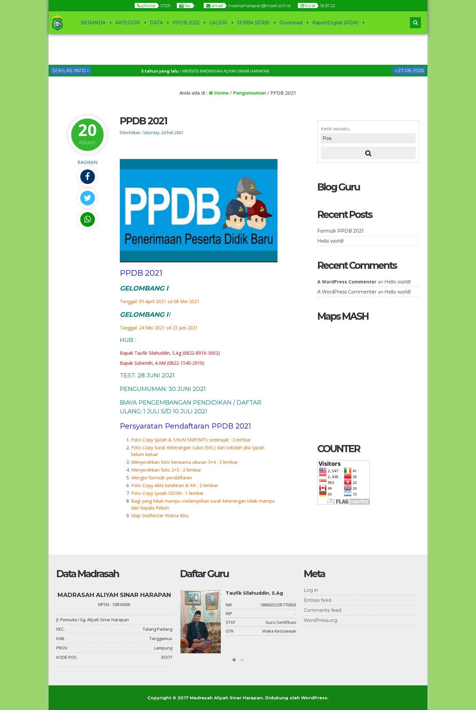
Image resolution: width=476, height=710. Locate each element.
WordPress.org (320, 620)
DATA (156, 23)
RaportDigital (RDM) (335, 23)
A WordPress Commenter (346, 292)
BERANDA (93, 23)
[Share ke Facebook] (87, 177)
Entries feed (317, 600)
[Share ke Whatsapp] (87, 219)
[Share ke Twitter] (87, 198)
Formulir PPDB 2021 (340, 231)
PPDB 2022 (186, 23)
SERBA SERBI (253, 23)
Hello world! (330, 241)
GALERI (218, 23)
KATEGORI (127, 23)
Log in (311, 590)
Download (290, 23)
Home (221, 92)
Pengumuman (249, 92)
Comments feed (322, 610)
